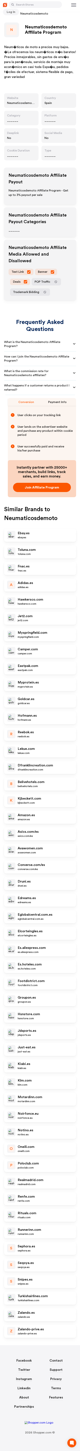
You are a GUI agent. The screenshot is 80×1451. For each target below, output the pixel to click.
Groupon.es (27, 997)
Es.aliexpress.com (32, 947)
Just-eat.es (27, 1047)
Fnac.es (24, 566)
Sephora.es (26, 1246)
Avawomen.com (30, 848)
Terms (56, 1388)
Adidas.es (25, 583)
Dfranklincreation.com (35, 765)
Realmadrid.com (30, 1180)
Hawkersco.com (30, 599)
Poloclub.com (28, 1163)
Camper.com (28, 649)
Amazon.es (26, 815)
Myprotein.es (28, 682)
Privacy (56, 1379)
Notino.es (25, 1130)
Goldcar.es (26, 699)
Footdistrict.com (31, 981)
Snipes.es (25, 1279)
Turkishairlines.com (33, 1296)
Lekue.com (26, 748)
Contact (56, 1360)
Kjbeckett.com (29, 798)
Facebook (24, 1360)
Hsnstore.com (29, 1014)
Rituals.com (27, 1213)
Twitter (24, 1369)
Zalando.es (26, 1312)
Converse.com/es (31, 864)
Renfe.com (26, 1196)
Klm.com (25, 1080)
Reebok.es (26, 732)
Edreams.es (27, 898)
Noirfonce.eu (28, 1113)
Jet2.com (25, 616)
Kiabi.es (24, 1063)
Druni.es (24, 881)
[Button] (12, 4)
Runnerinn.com (29, 1229)
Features (56, 1397)
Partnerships (24, 1406)
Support (56, 1369)
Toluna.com (27, 549)
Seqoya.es (26, 1263)
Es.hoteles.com (30, 964)
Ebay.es (24, 533)
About (24, 1397)
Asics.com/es (28, 831)
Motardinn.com (30, 1097)
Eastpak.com (28, 665)
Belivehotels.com (31, 782)
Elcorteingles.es (30, 931)
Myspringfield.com (32, 632)
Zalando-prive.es (31, 1329)
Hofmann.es (27, 715)
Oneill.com (26, 1146)
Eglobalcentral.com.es (35, 914)
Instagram (24, 1379)
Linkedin (24, 1388)
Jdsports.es (27, 1030)
